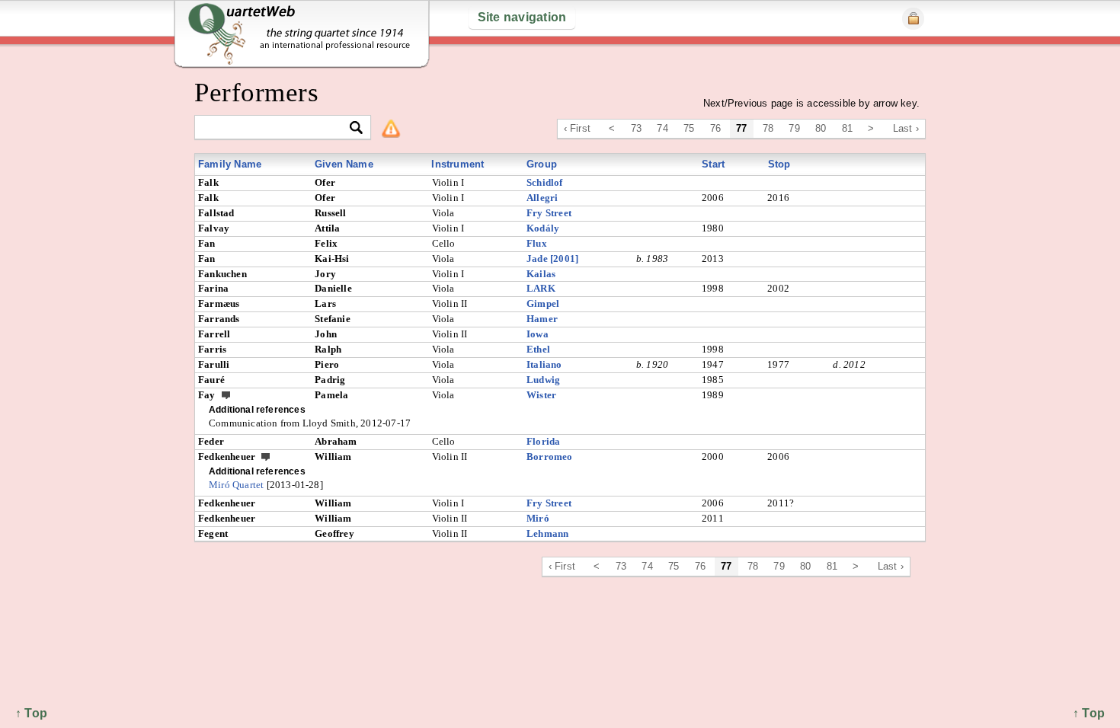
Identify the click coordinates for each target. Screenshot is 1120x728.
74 (662, 128)
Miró (537, 518)
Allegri (542, 197)
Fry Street (548, 213)
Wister (541, 395)
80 (820, 128)
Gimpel (542, 303)
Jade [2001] (552, 258)
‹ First (577, 128)
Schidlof (544, 182)
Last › (906, 128)
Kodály (542, 228)
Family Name (229, 164)
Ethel (538, 349)
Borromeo (549, 456)
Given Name (344, 164)
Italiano (544, 364)
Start (713, 164)
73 (636, 128)
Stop (779, 164)
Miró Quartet (236, 484)
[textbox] (276, 128)
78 (768, 128)
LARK (540, 288)
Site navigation (522, 17)
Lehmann (547, 533)
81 (847, 128)
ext (226, 394)
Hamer (542, 318)
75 (688, 128)
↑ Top (1089, 713)
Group (541, 164)
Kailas (540, 273)
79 (794, 128)
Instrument (457, 164)
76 (715, 128)
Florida (543, 441)
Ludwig (543, 379)
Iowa (537, 334)
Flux (536, 243)
